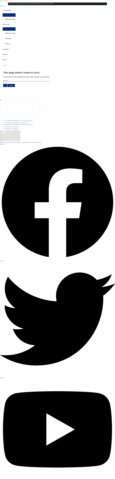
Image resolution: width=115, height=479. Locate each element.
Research (5, 24)
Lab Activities (6, 10)
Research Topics (11, 33)
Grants (8, 43)
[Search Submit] (5, 85)
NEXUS (4, 59)
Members (5, 54)
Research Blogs (11, 19)
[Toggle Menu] (9, 15)
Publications (6, 49)
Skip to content (4, 1)
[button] (10, 10)
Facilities (9, 38)
